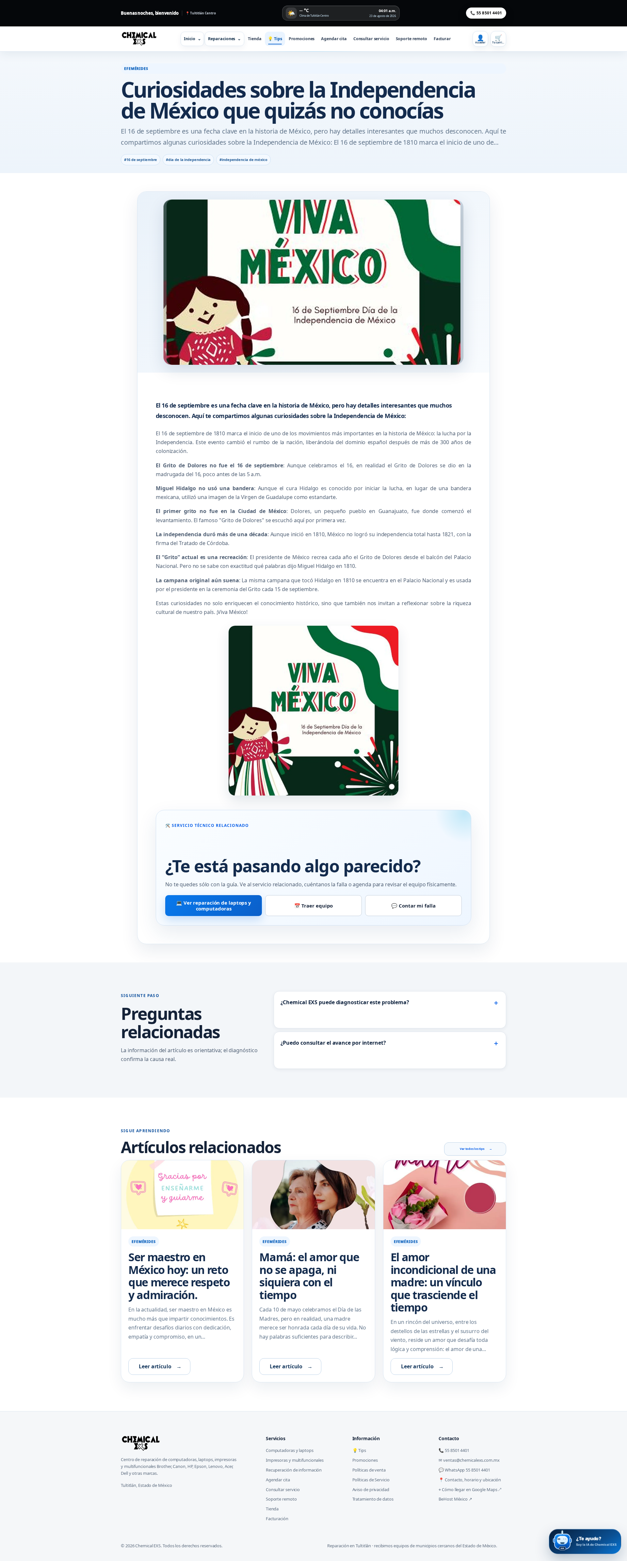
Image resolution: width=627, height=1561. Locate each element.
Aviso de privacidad (370, 1489)
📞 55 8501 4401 (486, 13)
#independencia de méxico (243, 159)
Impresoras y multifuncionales (295, 1460)
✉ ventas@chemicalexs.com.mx (469, 1460)
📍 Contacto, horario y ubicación (470, 1480)
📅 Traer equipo (313, 905)
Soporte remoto (411, 38)
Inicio (192, 38)
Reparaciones (224, 38)
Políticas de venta (369, 1470)
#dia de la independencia (188, 159)
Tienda (254, 38)
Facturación (277, 1518)
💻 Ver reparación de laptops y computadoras (213, 905)
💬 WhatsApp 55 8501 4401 (464, 1470)
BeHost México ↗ (455, 1499)
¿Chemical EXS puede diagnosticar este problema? (390, 1002)
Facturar (442, 38)
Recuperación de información (294, 1470)
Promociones (302, 38)
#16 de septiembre (140, 159)
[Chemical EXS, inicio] (141, 39)
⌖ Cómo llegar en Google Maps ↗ (470, 1489)
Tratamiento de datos (373, 1499)
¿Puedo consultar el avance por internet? (390, 1042)
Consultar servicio (371, 38)
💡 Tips (275, 38)
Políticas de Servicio (371, 1480)
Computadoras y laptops (290, 1450)
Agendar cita (334, 38)
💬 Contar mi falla (413, 905)
